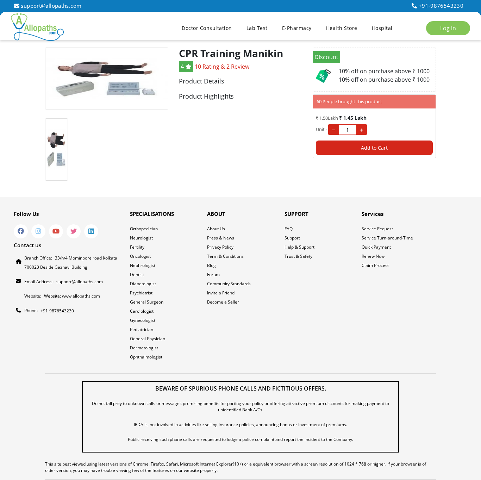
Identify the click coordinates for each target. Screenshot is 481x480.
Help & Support (299, 247)
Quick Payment (376, 247)
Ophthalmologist (146, 357)
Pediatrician (141, 329)
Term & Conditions (225, 256)
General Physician (147, 339)
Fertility (137, 247)
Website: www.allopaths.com (72, 296)
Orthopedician (144, 229)
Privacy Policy (220, 247)
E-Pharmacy (297, 28)
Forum (213, 275)
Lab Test (257, 28)
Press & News (220, 238)
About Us (216, 229)
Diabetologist (143, 284)
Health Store (341, 28)
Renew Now (373, 256)
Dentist (137, 275)
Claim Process (375, 265)
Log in (448, 28)
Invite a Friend (221, 293)
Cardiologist (142, 311)
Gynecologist (142, 320)
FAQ (289, 229)
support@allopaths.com (51, 5)
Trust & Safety (298, 256)
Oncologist (140, 256)
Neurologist (141, 238)
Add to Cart (374, 147)
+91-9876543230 (441, 5)
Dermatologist (144, 348)
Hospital (382, 28)
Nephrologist (142, 265)
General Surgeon (146, 302)
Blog (211, 265)
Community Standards (229, 284)
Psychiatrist (141, 293)
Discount (326, 57)
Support (292, 238)
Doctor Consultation (207, 28)
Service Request (377, 229)
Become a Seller (223, 302)
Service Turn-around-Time (387, 238)
